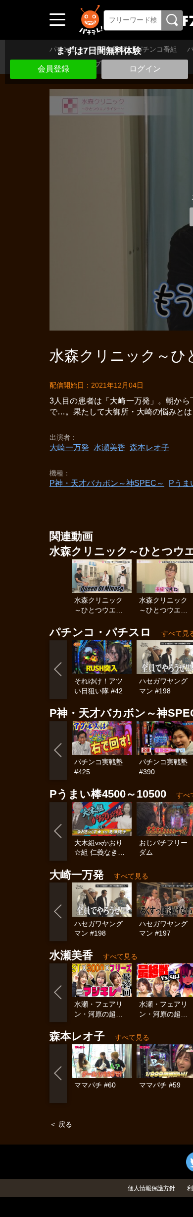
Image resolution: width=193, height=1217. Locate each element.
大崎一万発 (69, 447)
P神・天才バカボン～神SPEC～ (106, 483)
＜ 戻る (60, 1124)
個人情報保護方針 (151, 1188)
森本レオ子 (149, 447)
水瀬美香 (109, 447)
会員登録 (53, 69)
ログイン (145, 69)
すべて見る (131, 876)
